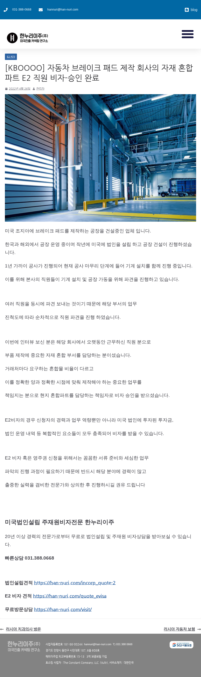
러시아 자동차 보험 (179, 629)
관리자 (40, 88)
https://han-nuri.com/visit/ (63, 609)
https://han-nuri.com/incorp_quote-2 (75, 582)
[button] (188, 34)
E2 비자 (11, 56)
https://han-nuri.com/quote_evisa (69, 595)
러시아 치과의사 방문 (23, 629)
